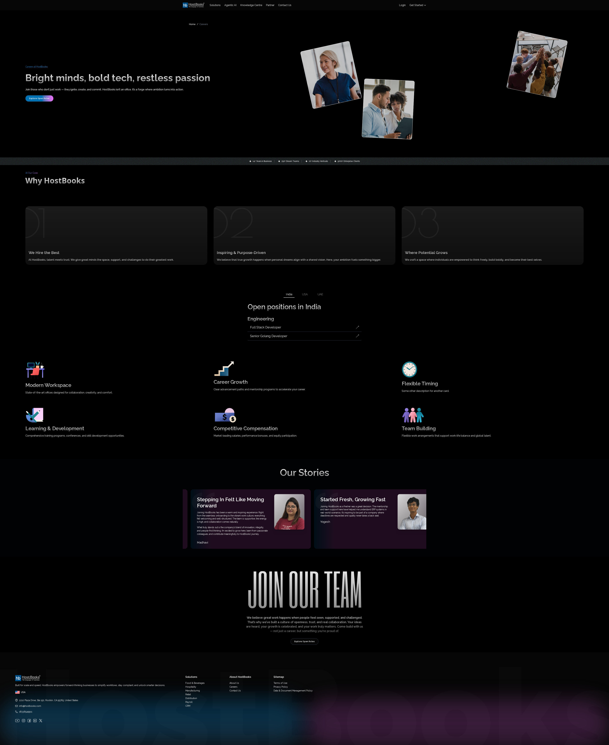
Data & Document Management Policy (293, 690)
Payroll (189, 702)
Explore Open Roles (39, 98)
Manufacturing (192, 690)
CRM (187, 706)
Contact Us (235, 690)
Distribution (191, 698)
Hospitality (190, 687)
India (289, 294)
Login (402, 5)
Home (192, 24)
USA (305, 294)
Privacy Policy (281, 687)
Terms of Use (280, 683)
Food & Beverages (195, 683)
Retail (188, 694)
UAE (320, 294)
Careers (233, 687)
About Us (234, 683)
